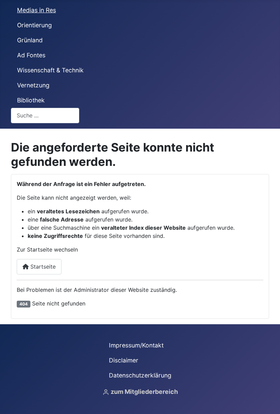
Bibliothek (31, 100)
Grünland (30, 40)
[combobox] (45, 115)
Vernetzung (33, 85)
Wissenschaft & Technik (50, 70)
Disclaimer (123, 360)
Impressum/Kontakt (136, 345)
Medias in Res (36, 10)
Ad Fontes (31, 55)
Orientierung (34, 25)
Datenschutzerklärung (140, 375)
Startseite (42, 266)
